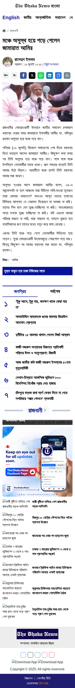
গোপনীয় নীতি (44, 678)
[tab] (20, 291)
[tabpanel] (37, 373)
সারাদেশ (60, 17)
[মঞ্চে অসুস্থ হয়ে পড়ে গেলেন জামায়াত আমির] (37, 101)
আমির (15, 260)
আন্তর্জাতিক (43, 17)
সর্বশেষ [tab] (55, 291)
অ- (14, 75)
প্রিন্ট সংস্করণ (51, 64)
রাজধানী (14, 31)
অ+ (6, 75)
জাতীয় (27, 17)
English (11, 17)
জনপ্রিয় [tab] (20, 291)
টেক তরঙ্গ (43, 683)
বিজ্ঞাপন (28, 678)
